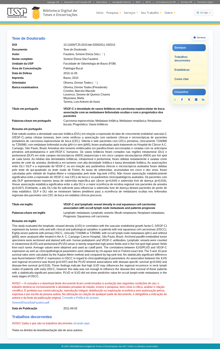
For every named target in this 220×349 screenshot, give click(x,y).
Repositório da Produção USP (77, 2)
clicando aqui (81, 323)
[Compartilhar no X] (189, 99)
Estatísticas (182, 69)
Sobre (168, 13)
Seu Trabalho (150, 13)
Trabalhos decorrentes (182, 58)
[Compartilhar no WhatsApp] (175, 99)
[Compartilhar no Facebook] (182, 99)
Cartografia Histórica (121, 2)
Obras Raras (101, 2)
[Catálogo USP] (102, 54)
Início (99, 13)
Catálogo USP (53, 2)
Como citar (181, 79)
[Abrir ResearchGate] (196, 99)
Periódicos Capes (205, 2)
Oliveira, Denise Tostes (77, 82)
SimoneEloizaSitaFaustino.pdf (30, 302)
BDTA (148, 2)
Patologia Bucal (73, 68)
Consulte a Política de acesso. (80, 297)
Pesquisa (112, 13)
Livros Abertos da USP (166, 2)
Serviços (129, 13)
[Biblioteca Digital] (35, 12)
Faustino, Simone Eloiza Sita (81, 54)
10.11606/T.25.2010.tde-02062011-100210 (89, 44)
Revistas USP (186, 2)
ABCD (138, 2)
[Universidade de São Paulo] (17, 13)
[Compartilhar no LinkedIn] (203, 99)
